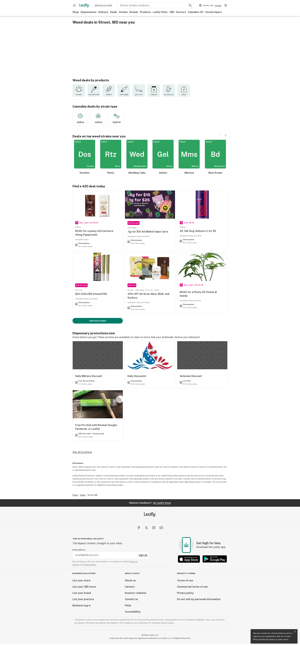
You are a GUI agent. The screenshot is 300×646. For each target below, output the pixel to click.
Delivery (103, 12)
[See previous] (219, 135)
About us (130, 580)
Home (75, 495)
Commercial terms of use (192, 586)
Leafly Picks (160, 12)
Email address (78, 550)
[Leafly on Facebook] (138, 527)
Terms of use (185, 580)
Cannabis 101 (195, 12)
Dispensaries (88, 12)
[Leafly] (84, 5)
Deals (113, 12)
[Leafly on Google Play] (214, 559)
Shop (75, 12)
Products (145, 12)
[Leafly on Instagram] (154, 528)
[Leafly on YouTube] (161, 528)
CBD (171, 12)
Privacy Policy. (90, 565)
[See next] (226, 135)
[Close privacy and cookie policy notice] (295, 631)
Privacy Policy (269, 639)
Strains (123, 12)
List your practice (83, 599)
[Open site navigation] (74, 5)
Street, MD (93, 495)
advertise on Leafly (103, 5)
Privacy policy (185, 593)
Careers (130, 586)
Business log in (81, 605)
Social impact (213, 12)
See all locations (82, 452)
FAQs (128, 605)
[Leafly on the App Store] (189, 559)
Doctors (181, 12)
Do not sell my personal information (198, 599)
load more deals (97, 320)
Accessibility (133, 611)
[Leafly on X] (146, 528)
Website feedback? (150, 502)
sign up (143, 555)
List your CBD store (84, 586)
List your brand (81, 593)
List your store (81, 580)
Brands (134, 12)
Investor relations (135, 593)
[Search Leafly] (190, 5)
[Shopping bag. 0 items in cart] (226, 5)
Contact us (131, 599)
